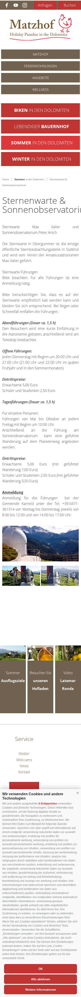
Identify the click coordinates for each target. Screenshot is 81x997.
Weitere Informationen (40, 989)
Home (5, 179)
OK (40, 969)
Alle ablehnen (40, 979)
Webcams (24, 759)
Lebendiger (41, 126)
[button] (77, 793)
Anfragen (45, 5)
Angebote (40, 77)
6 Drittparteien (47, 803)
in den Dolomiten (41, 110)
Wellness (40, 89)
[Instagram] (24, 5)
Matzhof (40, 27)
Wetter (24, 753)
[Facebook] (6, 5)
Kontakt (24, 771)
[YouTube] (15, 5)
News (24, 765)
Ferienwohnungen (40, 66)
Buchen (70, 5)
